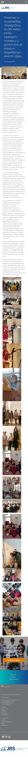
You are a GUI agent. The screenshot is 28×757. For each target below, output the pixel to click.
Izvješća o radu (4, 709)
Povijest (3, 710)
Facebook (3, 737)
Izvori (3, 723)
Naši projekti (4, 713)
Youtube (9, 737)
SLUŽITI (13, 677)
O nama (3, 707)
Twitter (6, 737)
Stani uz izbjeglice (7, 722)
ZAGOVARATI (14, 679)
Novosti (3, 720)
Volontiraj (4, 725)
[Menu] (2, 2)
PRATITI (13, 675)
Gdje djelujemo (5, 714)
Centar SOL (4, 718)
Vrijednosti (3, 711)
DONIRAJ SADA (14, 660)
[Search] (26, 2)
